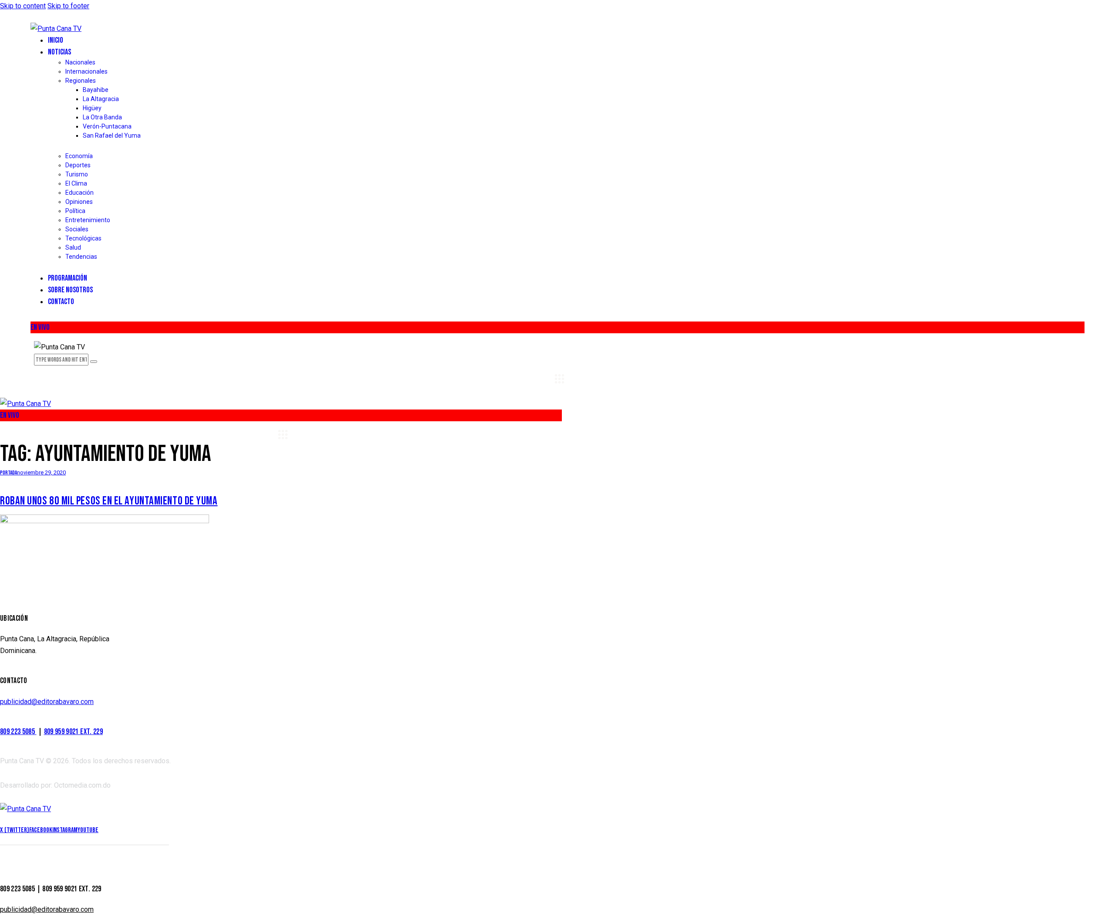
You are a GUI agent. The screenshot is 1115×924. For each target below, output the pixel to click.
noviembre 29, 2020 (41, 472)
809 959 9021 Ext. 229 (73, 731)
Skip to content (23, 6)
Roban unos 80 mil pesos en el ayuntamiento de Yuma (109, 501)
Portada (8, 472)
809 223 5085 (18, 731)
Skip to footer (68, 6)
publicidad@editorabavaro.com (47, 701)
